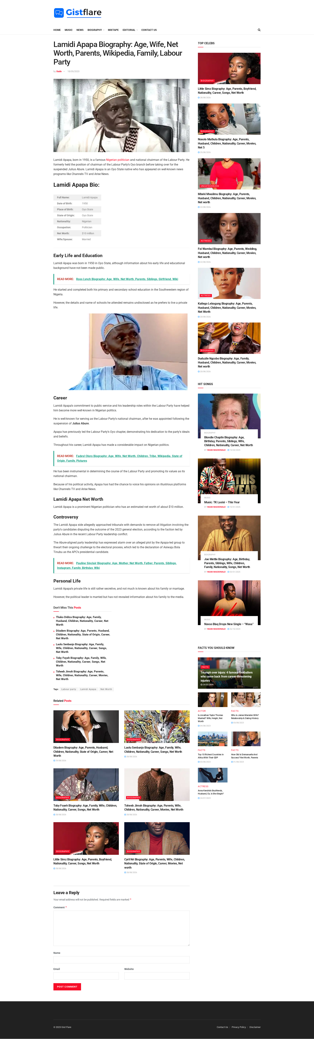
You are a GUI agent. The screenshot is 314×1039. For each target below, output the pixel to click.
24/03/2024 (207, 684)
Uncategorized (210, 186)
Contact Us (149, 29)
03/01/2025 (234, 572)
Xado (59, 71)
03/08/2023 (238, 723)
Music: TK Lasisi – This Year (222, 502)
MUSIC (69, 29)
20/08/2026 (205, 317)
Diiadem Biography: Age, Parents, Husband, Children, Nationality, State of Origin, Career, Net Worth (83, 634)
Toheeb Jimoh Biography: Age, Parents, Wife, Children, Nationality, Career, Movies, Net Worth (82, 675)
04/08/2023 (205, 726)
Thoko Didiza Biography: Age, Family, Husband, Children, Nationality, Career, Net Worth (82, 620)
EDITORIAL (129, 29)
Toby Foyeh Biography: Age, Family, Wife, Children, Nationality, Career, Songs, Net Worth (81, 661)
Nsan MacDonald (216, 450)
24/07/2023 (205, 798)
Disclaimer (255, 1027)
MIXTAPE (113, 29)
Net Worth (106, 689)
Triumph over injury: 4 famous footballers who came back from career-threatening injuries (227, 676)
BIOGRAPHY (95, 29)
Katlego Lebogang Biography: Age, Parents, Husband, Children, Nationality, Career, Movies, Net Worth (227, 307)
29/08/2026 (60, 760)
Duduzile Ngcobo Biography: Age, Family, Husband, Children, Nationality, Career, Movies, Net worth (227, 362)
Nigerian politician (117, 160)
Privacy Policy (239, 1027)
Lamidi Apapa (88, 689)
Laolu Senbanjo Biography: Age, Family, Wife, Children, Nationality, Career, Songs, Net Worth (81, 648)
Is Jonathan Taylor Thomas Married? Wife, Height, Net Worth (210, 718)
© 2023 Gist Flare (62, 1027)
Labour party (68, 689)
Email (56, 969)
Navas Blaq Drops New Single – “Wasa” (228, 624)
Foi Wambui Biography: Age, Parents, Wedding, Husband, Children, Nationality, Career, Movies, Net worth (227, 253)
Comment (60, 907)
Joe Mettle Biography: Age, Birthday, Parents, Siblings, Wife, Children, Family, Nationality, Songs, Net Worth (227, 563)
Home (57, 29)
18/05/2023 (73, 71)
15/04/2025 (234, 450)
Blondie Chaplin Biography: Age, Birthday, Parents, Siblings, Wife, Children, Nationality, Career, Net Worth (228, 441)
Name (56, 952)
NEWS (80, 29)
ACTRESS (206, 241)
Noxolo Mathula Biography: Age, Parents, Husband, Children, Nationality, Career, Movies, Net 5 (227, 143)
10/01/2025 (234, 507)
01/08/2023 (238, 762)
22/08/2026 (205, 207)
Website (129, 969)
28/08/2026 (131, 756)
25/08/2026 (205, 152)
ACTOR (202, 711)
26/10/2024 (234, 629)
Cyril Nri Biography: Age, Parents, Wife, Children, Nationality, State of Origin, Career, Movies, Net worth (154, 863)
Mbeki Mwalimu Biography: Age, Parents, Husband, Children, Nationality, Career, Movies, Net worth (227, 198)
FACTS (205, 667)
